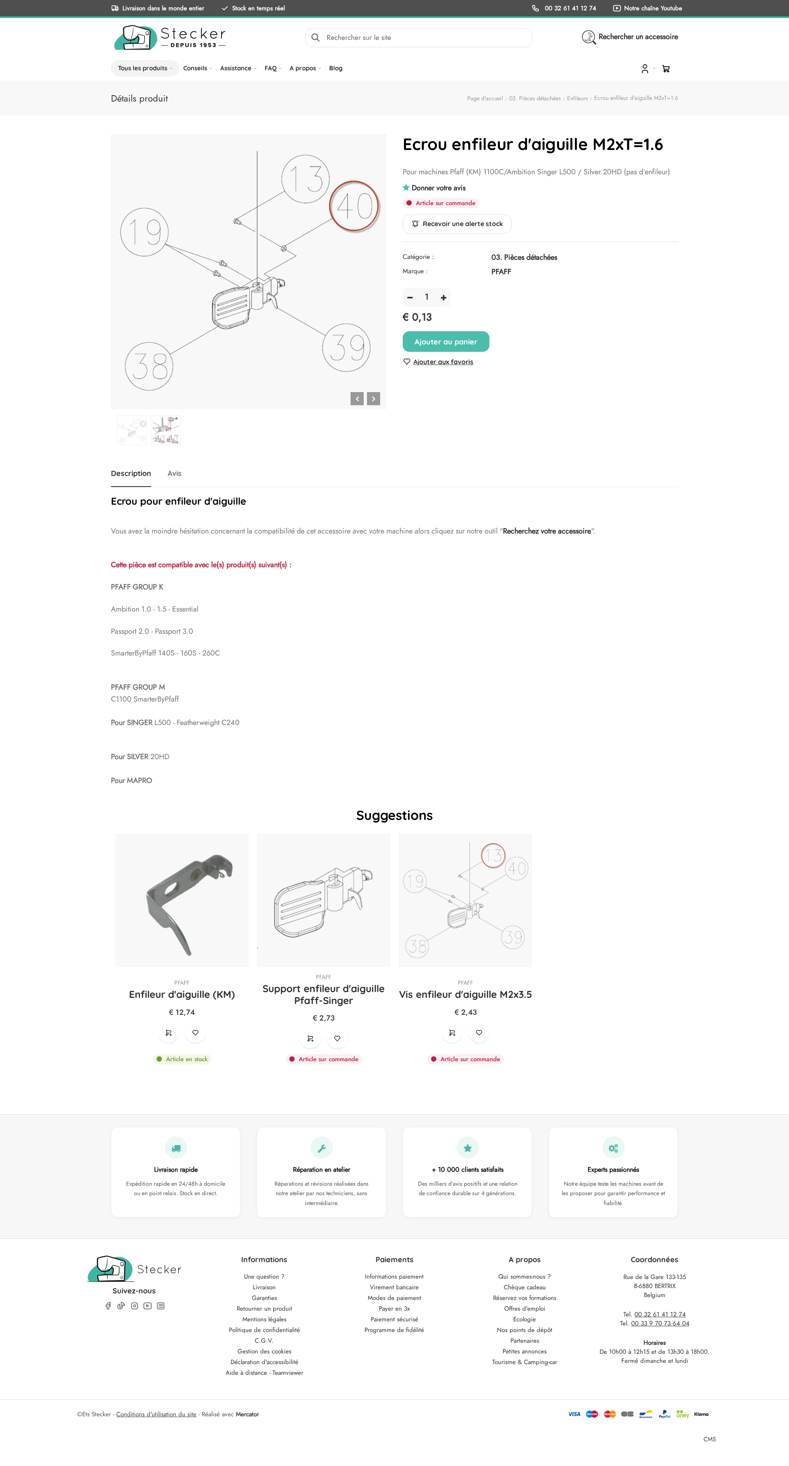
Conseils (195, 68)
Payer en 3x (394, 1308)
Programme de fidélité (394, 1329)
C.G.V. (264, 1340)
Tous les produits (142, 68)
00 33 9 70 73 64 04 (660, 1323)
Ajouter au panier (446, 341)
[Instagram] (134, 1306)
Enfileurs (577, 98)
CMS (710, 1439)
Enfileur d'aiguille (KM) (182, 994)
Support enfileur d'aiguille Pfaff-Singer (324, 995)
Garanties (264, 1297)
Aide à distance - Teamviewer (264, 1372)
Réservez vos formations (524, 1297)
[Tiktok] (121, 1305)
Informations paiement (394, 1276)
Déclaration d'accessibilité (264, 1362)
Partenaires (524, 1340)
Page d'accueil (485, 98)
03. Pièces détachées (535, 98)
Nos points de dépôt (524, 1329)
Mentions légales (264, 1319)
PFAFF (181, 982)
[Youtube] (147, 1306)
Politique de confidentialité (264, 1329)
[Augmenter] (443, 297)
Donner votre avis (439, 187)
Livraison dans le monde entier (163, 8)
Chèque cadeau (525, 1287)
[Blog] (160, 1306)
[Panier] (666, 68)
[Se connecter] (647, 68)
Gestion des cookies (264, 1351)
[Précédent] (357, 398)
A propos (303, 68)
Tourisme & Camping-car (524, 1362)
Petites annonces (525, 1351)
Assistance (235, 68)
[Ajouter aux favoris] (195, 1033)
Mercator (247, 1414)
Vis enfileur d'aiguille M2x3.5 (465, 994)
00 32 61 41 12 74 (569, 8)
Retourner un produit (264, 1308)
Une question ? (264, 1276)
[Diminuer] (410, 297)
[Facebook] (108, 1306)
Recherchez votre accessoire (547, 531)
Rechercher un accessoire (638, 36)
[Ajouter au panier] (168, 1033)
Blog (336, 68)
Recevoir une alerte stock (463, 224)
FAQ (271, 68)
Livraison (264, 1287)
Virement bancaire (394, 1287)
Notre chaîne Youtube (653, 8)
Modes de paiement (394, 1297)
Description (131, 473)
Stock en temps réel (258, 8)
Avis (175, 473)
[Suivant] (373, 398)
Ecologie (524, 1319)
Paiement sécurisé (394, 1319)
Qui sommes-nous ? (524, 1276)
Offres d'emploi (524, 1308)
